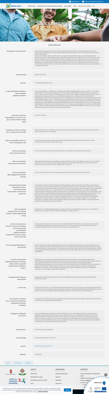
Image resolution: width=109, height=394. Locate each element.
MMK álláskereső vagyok (37, 377)
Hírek (74, 6)
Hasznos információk (84, 6)
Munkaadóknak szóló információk (39, 380)
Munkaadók (67, 6)
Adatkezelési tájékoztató (61, 374)
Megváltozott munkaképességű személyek (49, 6)
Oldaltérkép (58, 380)
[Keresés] (93, 6)
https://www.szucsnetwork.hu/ (43, 346)
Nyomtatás (28, 363)
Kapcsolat (57, 377)
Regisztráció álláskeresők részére (94, 1)
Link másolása (17, 363)
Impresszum (58, 383)
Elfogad (67, 390)
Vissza (7, 363)
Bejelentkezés (75, 1)
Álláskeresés (31, 6)
